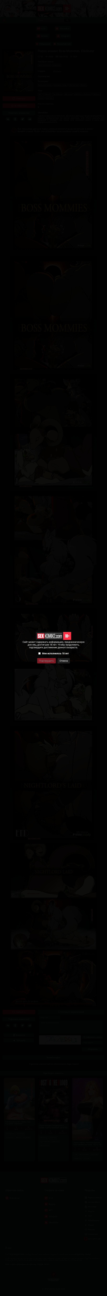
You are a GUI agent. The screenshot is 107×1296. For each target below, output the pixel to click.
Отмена (64, 660)
